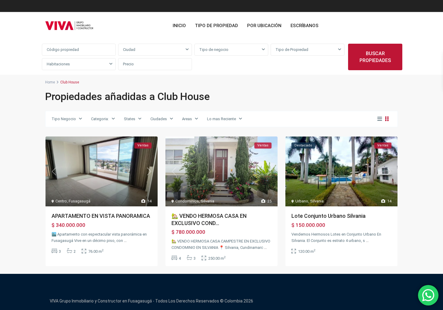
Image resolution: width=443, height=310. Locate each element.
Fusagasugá (79, 201)
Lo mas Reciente (221, 119)
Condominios (187, 201)
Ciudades (158, 119)
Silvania (207, 201)
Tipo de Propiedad (291, 49)
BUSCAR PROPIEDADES (375, 57)
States (129, 119)
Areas (187, 119)
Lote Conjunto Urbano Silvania (328, 216)
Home (50, 82)
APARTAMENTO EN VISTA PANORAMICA (101, 216)
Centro (61, 201)
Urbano (301, 201)
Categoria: (100, 119)
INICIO (179, 25)
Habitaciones (58, 64)
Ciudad (129, 49)
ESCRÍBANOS (305, 25)
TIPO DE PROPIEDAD (216, 25)
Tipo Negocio (64, 119)
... (125, 240)
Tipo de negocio (213, 49)
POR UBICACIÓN (264, 25)
